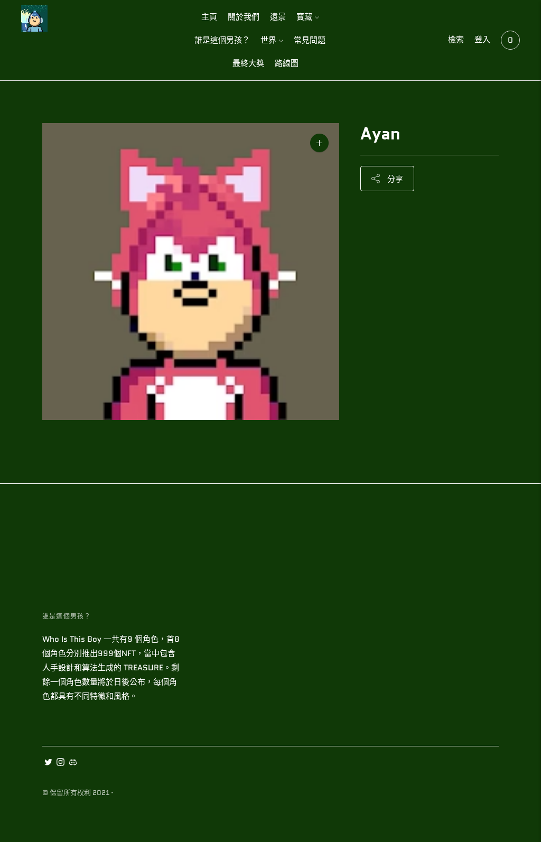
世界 (268, 40)
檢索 (456, 39)
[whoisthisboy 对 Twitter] (48, 763)
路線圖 (287, 63)
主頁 (209, 17)
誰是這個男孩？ (222, 40)
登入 (482, 39)
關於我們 (243, 17)
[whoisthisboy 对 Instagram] (60, 763)
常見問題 (309, 40)
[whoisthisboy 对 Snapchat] (73, 763)
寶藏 (304, 17)
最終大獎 (248, 63)
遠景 (278, 17)
